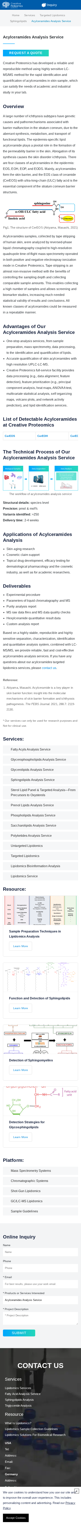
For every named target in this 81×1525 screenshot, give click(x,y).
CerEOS (10, 435)
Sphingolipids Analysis (19, 1399)
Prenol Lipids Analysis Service (32, 805)
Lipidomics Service (24, 876)
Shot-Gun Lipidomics (25, 1191)
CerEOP (75, 435)
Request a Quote (25, 53)
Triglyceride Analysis (18, 1405)
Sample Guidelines (24, 1211)
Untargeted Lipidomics (27, 845)
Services (29, 15)
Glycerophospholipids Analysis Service (38, 759)
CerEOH (42, 435)
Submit (19, 1333)
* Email (7, 1277)
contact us (49, 668)
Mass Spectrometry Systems (31, 1170)
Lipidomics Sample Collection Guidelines (31, 1429)
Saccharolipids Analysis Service (33, 825)
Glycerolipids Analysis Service (32, 769)
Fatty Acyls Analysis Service (31, 749)
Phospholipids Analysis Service (33, 815)
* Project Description (16, 1309)
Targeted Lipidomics (52, 15)
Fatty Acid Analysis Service (22, 1393)
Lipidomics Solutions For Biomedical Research (35, 1434)
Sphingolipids (18, 21)
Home (15, 15)
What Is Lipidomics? (18, 1423)
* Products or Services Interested (23, 1293)
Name (6, 1245)
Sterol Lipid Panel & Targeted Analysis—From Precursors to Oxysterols (43, 792)
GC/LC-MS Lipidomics (26, 1201)
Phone (7, 1261)
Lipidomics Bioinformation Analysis (35, 866)
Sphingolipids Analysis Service (33, 780)
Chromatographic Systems (29, 1181)
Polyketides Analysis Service (31, 835)
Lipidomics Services (18, 1388)
